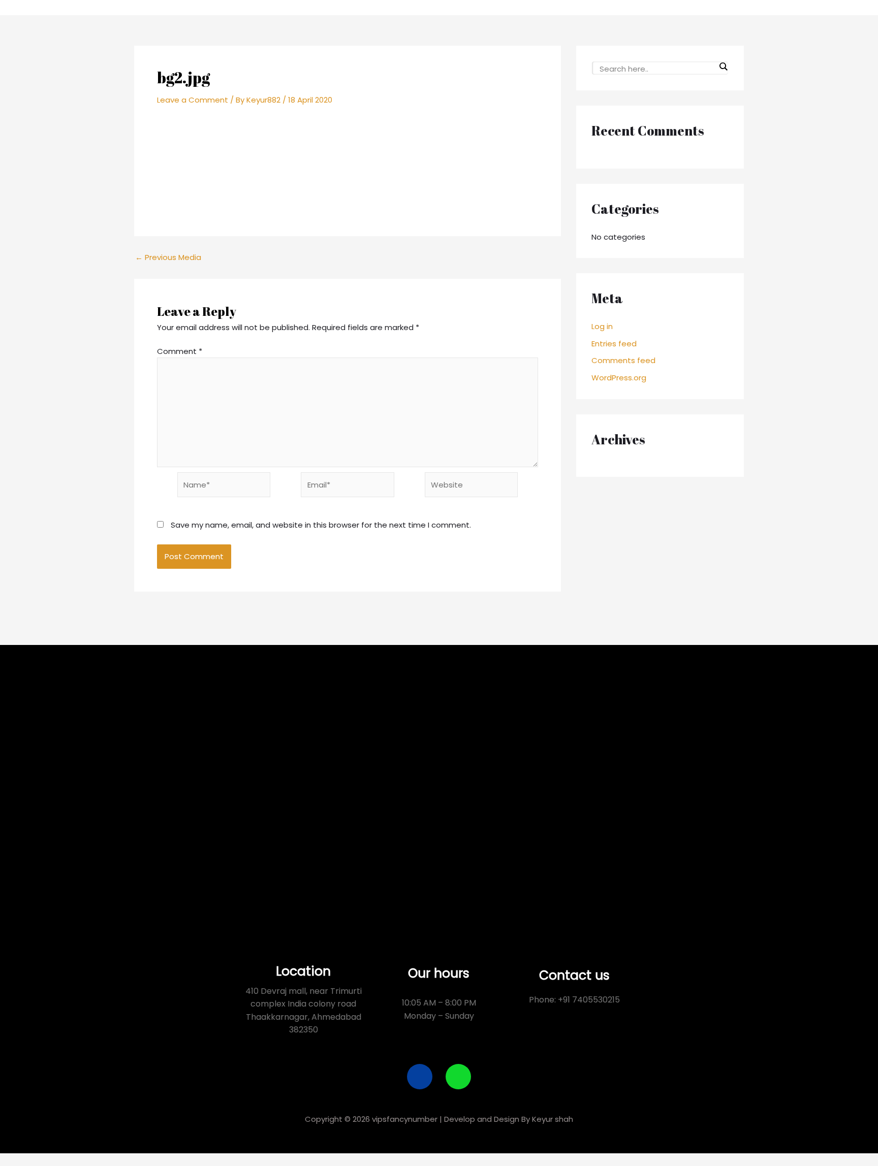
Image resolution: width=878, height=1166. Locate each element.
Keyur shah (552, 1119)
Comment (179, 351)
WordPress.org (618, 377)
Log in (602, 326)
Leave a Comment (192, 99)
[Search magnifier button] (723, 66)
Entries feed (614, 343)
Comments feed (623, 360)
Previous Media (168, 257)
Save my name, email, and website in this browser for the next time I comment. (321, 525)
